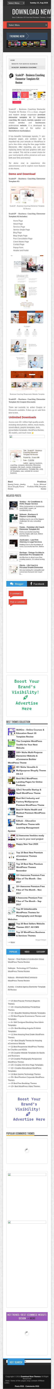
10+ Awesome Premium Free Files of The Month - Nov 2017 (30, 889)
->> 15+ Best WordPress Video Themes (24, 1086)
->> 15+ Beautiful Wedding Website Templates (27, 1013)
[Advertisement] (27, 1279)
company (21, 465)
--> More (11, 942)
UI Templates (15, 471)
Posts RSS (19, 1386)
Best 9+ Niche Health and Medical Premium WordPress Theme (30, 813)
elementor (28, 465)
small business (22, 469)
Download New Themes (31, 1377)
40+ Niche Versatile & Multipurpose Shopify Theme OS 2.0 (31, 770)
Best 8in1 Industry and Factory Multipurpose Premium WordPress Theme (30, 801)
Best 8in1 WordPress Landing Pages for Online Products (29, 782)
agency (32, 463)
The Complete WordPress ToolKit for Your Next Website (29, 744)
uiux (22, 471)
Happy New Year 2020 (27, 844)
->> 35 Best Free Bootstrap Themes (22, 1083)
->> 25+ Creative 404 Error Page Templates (25, 1065)
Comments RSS (32, 1386)
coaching (13, 465)
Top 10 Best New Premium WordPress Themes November (29, 867)
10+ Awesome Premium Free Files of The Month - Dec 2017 (30, 878)
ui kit (41, 469)
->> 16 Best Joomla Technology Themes (24, 1074)
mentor (28, 467)
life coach (21, 467)
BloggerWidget (41, 940)
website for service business (25, 64)
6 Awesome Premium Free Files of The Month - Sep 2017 (29, 901)
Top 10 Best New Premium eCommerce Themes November (29, 856)
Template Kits (34, 469)
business (39, 463)
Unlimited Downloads (22, 417)
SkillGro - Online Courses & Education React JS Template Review (30, 733)
